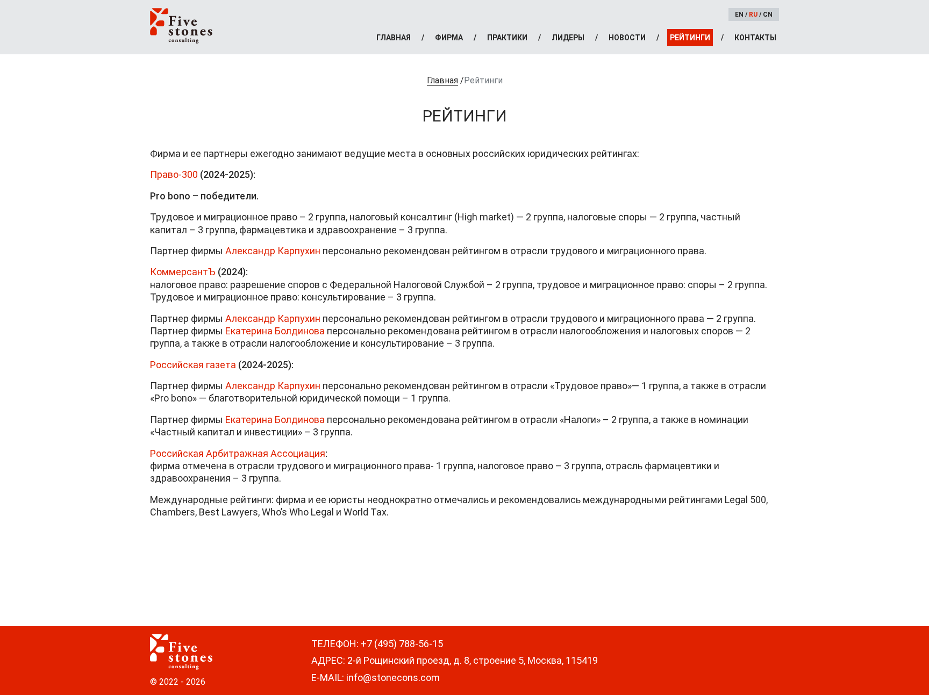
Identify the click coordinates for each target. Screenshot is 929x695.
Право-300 (174, 174)
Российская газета (193, 364)
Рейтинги (690, 37)
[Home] (181, 26)
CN (768, 14)
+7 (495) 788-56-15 (402, 643)
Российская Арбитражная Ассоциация (237, 453)
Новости (627, 37)
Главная (393, 37)
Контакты (755, 37)
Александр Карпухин (272, 250)
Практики (507, 37)
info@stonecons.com (393, 677)
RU (753, 14)
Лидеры (568, 37)
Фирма (449, 37)
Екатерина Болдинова (275, 330)
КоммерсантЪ (183, 271)
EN (739, 14)
